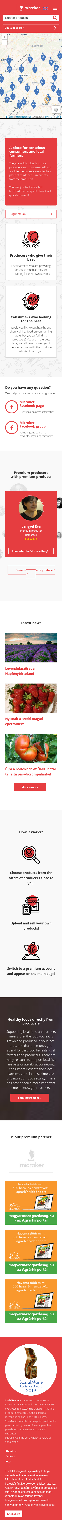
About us (11, 1451)
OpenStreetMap (23, 116)
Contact (10, 1456)
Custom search (14, 27)
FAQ (8, 1461)
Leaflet (9, 116)
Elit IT (58, 116)
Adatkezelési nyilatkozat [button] (39, 1504)
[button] (46, 99)
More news (29, 787)
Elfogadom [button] (13, 1513)
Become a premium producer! (35, 570)
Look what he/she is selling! (30, 551)
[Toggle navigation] (56, 8)
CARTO (48, 116)
